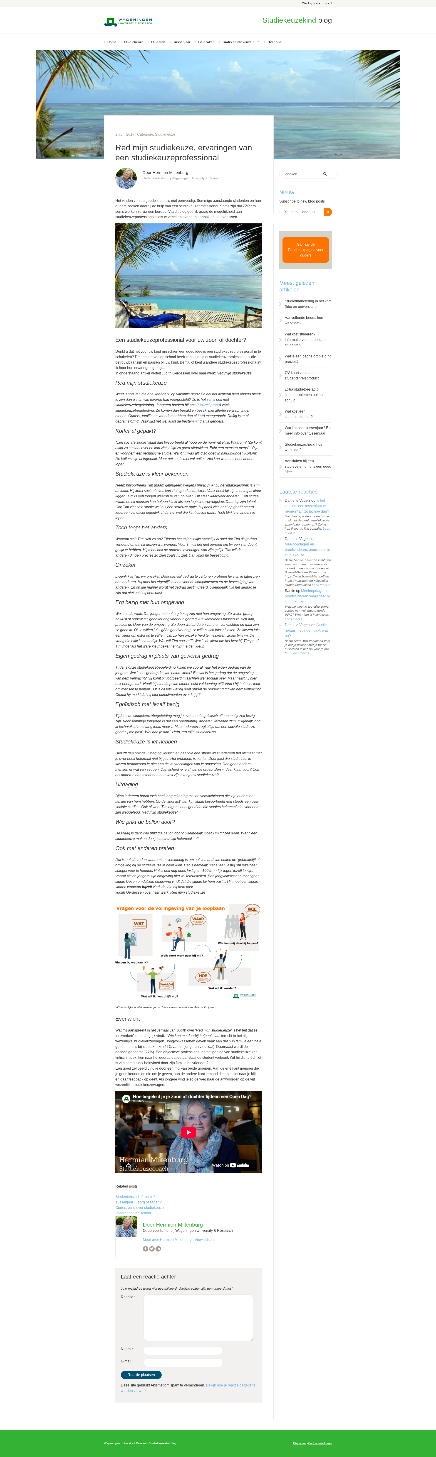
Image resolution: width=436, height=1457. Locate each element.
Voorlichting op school (133, 1213)
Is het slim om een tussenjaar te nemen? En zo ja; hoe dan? (307, 506)
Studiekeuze (133, 42)
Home (111, 42)
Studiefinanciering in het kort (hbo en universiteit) (308, 303)
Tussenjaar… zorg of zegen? (138, 1202)
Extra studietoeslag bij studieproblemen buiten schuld (304, 394)
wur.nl (328, 3)
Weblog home (311, 3)
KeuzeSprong (209, 405)
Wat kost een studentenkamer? (299, 414)
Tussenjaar (181, 42)
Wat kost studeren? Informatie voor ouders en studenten (305, 339)
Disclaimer (299, 1443)
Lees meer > (321, 585)
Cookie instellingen (320, 1443)
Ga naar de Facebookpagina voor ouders (305, 249)
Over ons (275, 42)
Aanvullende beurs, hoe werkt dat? (304, 320)
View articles (205, 1240)
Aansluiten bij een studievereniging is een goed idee (308, 466)
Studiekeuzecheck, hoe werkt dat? (303, 447)
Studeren (158, 42)
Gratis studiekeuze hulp (241, 42)
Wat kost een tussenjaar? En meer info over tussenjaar (308, 430)
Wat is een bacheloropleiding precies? (308, 359)
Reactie (128, 1297)
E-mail (127, 1361)
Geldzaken (206, 42)
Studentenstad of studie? (135, 1197)
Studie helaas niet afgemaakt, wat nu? (306, 630)
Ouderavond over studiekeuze (139, 1208)
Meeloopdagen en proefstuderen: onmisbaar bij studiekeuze (308, 549)
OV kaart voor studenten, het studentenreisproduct (307, 375)
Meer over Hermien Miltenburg (167, 1240)
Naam (127, 1349)
